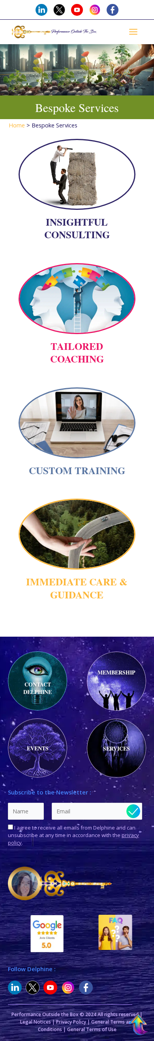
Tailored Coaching (77, 352)
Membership (116, 673)
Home (17, 125)
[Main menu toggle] (133, 32)
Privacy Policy (71, 1022)
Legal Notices (35, 1022)
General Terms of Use (91, 1029)
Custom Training (77, 470)
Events (38, 747)
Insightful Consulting (77, 228)
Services (116, 749)
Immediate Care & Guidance (77, 588)
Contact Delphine (37, 687)
